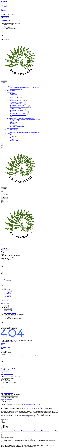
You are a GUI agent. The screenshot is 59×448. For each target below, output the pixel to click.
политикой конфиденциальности (25, 355)
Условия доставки (5, 347)
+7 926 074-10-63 (8, 14)
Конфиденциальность (6, 399)
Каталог (3, 343)
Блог (2, 344)
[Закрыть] (2, 274)
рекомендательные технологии (32, 404)
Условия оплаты (5, 345)
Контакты (3, 348)
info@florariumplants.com (7, 20)
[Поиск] (2, 144)
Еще (11, 116)
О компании (7, 4)
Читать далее (12, 412)
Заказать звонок (5, 17)
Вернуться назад (5, 341)
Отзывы (6, 6)
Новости (6, 5)
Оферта (3, 350)
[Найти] (6, 198)
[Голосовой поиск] (3, 198)
